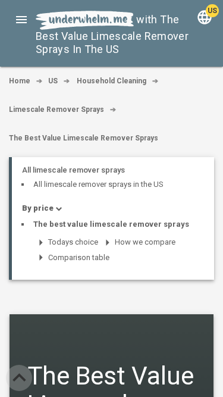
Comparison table (78, 257)
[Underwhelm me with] (85, 19)
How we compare (145, 241)
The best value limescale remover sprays (111, 224)
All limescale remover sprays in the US (98, 184)
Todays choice (73, 241)
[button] (21, 19)
